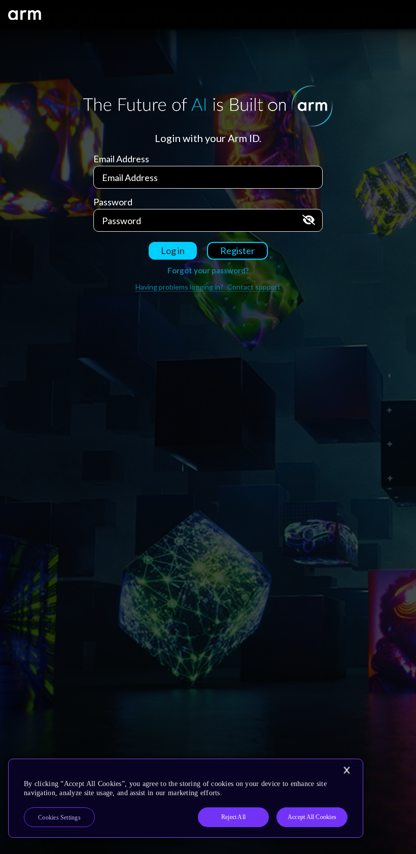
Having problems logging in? (180, 286)
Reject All (233, 817)
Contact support (254, 286)
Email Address (121, 158)
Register (237, 250)
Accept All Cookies (312, 817)
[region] (185, 798)
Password (112, 201)
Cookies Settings (59, 817)
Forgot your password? (208, 270)
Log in (173, 250)
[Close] (346, 770)
